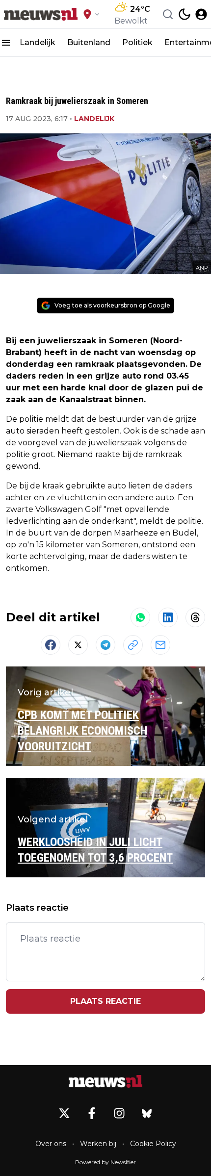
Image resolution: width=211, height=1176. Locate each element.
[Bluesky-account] (147, 1113)
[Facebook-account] (92, 1113)
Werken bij (98, 1143)
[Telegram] (105, 645)
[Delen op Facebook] (50, 645)
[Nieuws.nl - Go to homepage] (105, 1081)
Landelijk (37, 42)
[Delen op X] (78, 645)
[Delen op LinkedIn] (168, 617)
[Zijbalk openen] (6, 43)
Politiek (137, 42)
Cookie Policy (153, 1143)
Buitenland (88, 42)
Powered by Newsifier (105, 1162)
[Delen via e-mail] (160, 645)
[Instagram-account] (119, 1113)
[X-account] (64, 1113)
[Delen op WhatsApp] (140, 617)
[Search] (168, 14)
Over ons (50, 1143)
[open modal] (201, 14)
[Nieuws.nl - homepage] (41, 14)
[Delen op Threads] (195, 617)
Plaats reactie (105, 1001)
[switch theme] (184, 14)
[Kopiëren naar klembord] (133, 645)
